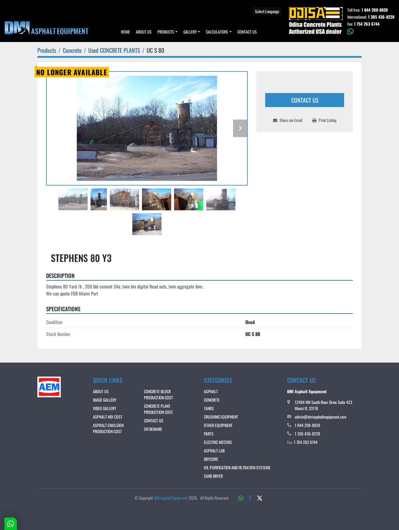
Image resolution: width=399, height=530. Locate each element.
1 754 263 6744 (366, 24)
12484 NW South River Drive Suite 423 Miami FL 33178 (323, 405)
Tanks (209, 408)
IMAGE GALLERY (105, 400)
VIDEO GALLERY (104, 408)
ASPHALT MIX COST (107, 417)
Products (165, 32)
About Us (144, 32)
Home (125, 32)
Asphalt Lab (214, 450)
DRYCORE (211, 459)
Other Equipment (218, 425)
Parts (209, 434)
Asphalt (211, 391)
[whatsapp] (370, 31)
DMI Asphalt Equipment (171, 498)
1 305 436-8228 (381, 17)
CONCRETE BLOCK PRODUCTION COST (158, 394)
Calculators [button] (217, 32)
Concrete (212, 400)
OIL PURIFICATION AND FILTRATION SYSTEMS (237, 467)
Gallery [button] (190, 32)
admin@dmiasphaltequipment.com (320, 417)
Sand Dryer (213, 476)
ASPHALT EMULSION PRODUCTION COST (108, 428)
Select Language (267, 11)
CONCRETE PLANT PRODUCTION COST (158, 409)
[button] (167, 32)
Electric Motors (218, 442)
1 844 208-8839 (375, 10)
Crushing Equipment (221, 417)
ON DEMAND (153, 429)
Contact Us (247, 32)
